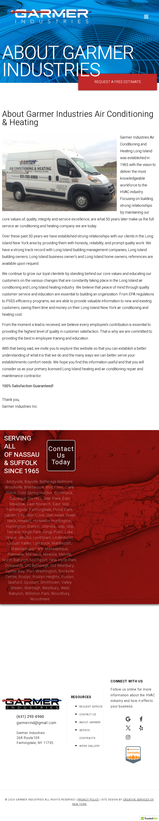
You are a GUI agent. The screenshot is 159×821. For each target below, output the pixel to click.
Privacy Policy (88, 800)
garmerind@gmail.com (36, 723)
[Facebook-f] (141, 719)
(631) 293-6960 (30, 716)
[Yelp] (141, 728)
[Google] (128, 719)
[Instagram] (128, 737)
